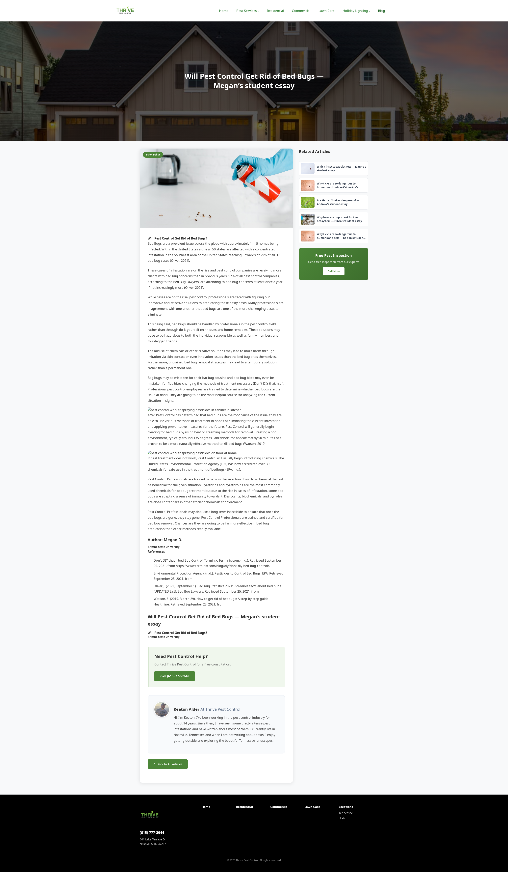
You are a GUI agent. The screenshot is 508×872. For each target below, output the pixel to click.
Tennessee (346, 813)
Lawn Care (326, 11)
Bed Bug (154, 243)
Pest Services (247, 11)
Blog (381, 11)
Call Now (334, 271)
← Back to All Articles (167, 764)
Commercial (301, 11)
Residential (275, 11)
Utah (342, 818)
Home (223, 11)
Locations (346, 807)
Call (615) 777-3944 (174, 676)
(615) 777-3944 (152, 832)
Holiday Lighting (356, 11)
